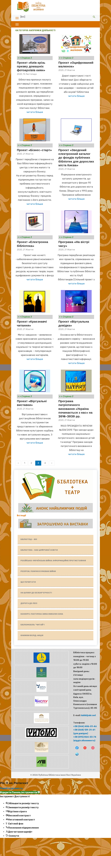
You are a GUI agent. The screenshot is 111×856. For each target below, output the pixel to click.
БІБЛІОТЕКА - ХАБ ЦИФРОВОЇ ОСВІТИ (39, 550)
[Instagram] (91, 749)
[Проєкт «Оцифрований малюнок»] (76, 44)
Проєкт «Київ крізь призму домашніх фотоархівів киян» (31, 66)
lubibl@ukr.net (88, 715)
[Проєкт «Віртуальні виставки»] (34, 381)
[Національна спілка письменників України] (41, 707)
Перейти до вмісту (11, 788)
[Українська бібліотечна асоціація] (41, 693)
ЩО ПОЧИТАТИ (28, 582)
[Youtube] (84, 749)
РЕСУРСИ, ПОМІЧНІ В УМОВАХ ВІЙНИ (38, 571)
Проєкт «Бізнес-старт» (34, 150)
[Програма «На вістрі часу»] (76, 221)
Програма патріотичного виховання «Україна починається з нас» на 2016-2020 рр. (75, 408)
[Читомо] (41, 738)
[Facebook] (76, 749)
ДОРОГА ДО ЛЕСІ (29, 603)
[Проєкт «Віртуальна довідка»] (76, 301)
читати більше (34, 112)
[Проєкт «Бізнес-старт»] (34, 130)
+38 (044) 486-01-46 (85, 726)
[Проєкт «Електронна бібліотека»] (34, 221)
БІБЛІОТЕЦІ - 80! (29, 539)
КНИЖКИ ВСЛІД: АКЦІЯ (32, 635)
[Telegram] (75, 756)
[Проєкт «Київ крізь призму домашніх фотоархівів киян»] (34, 44)
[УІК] (41, 768)
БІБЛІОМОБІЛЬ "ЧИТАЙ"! (33, 625)
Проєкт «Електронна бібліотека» (32, 243)
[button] (20, 792)
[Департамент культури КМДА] (41, 664)
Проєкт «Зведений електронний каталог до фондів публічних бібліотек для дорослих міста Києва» (76, 157)
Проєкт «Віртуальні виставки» (32, 403)
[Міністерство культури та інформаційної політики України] (41, 678)
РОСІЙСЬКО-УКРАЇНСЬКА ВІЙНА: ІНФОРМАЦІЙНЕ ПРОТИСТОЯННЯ (53, 560)
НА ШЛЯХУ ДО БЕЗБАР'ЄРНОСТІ (36, 593)
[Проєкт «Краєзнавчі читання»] (34, 301)
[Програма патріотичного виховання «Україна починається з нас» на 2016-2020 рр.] (76, 381)
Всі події (21, 515)
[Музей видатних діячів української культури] (41, 724)
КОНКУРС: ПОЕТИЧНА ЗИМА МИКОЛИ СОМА (42, 614)
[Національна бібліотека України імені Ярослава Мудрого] (41, 753)
